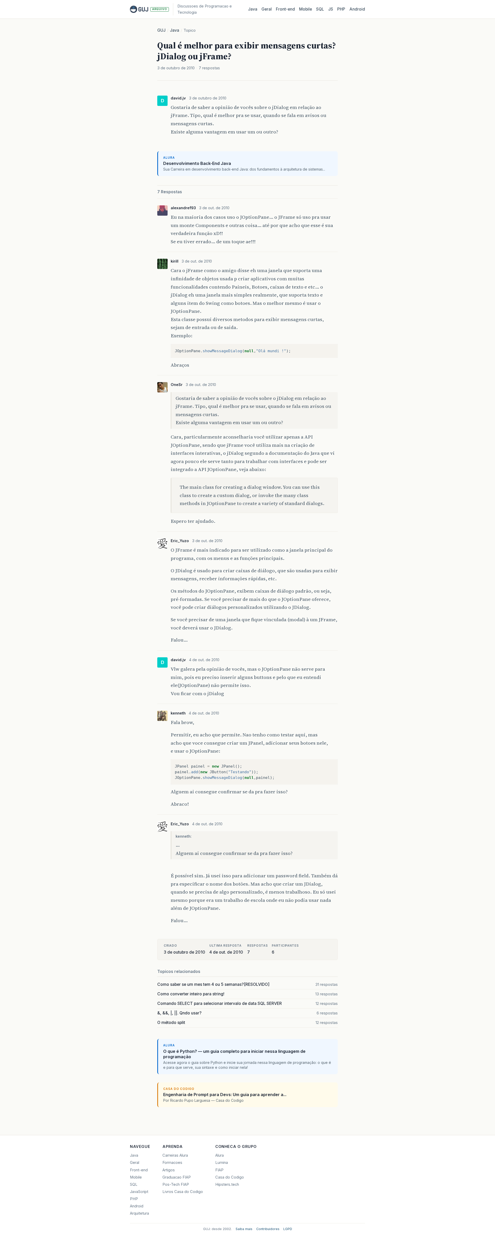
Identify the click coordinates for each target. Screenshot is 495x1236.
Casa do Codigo (229, 1177)
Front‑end (285, 9)
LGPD (287, 1229)
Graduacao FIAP (176, 1177)
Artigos (168, 1170)
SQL (320, 9)
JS (330, 9)
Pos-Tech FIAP (175, 1184)
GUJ (161, 30)
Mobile (305, 9)
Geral (266, 9)
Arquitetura (139, 1213)
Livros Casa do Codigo (182, 1191)
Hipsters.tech (227, 1184)
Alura (219, 1155)
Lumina (221, 1162)
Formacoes (172, 1162)
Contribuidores (267, 1229)
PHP (341, 9)
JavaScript (139, 1191)
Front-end (139, 1170)
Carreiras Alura (175, 1155)
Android (357, 9)
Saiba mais (244, 1229)
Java (252, 9)
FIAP (219, 1170)
